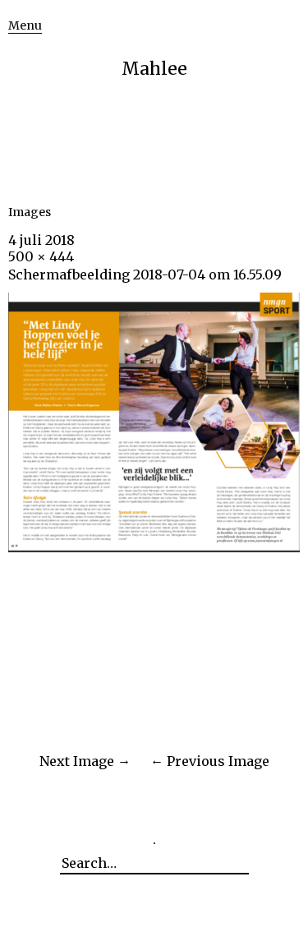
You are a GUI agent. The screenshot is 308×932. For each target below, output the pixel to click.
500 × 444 (41, 256)
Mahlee (154, 69)
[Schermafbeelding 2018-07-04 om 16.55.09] (154, 547)
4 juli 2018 (41, 240)
